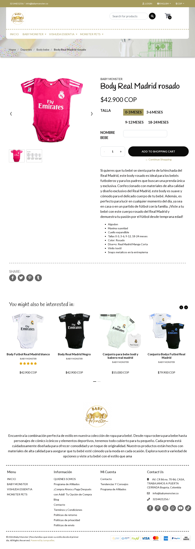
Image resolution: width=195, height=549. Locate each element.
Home (12, 49)
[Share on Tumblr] (38, 278)
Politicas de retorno (65, 514)
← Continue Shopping (158, 159)
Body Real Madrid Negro (74, 354)
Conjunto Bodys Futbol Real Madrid (166, 355)
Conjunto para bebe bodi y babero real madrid (120, 355)
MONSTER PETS (90, 34)
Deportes (26, 49)
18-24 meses (158, 122)
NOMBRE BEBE (107, 135)
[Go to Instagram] (165, 508)
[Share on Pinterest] (29, 278)
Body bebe (43, 49)
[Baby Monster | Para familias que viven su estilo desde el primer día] (18, 19)
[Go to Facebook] (150, 508)
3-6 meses (154, 112)
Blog (56, 499)
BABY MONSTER (33, 34)
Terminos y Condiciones (68, 509)
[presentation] (11, 115)
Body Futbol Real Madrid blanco (28, 354)
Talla (105, 110)
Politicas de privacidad (67, 520)
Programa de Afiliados (67, 484)
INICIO (14, 34)
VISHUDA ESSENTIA (61, 34)
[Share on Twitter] (21, 278)
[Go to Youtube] (180, 508)
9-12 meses (134, 122)
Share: (15, 271)
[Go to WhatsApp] (173, 508)
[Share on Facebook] (12, 278)
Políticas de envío (64, 525)
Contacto (59, 504)
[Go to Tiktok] (188, 508)
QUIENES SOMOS (65, 479)
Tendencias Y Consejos (114, 484)
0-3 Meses (133, 112)
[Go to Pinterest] (158, 508)
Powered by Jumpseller (42, 540)
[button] (163, 3)
